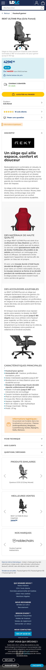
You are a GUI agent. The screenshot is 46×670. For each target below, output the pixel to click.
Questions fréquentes (23, 616)
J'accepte (37, 665)
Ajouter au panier (25, 94)
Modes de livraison (23, 618)
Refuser (9, 660)
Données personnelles (19, 591)
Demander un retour (23, 624)
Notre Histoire (23, 585)
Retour (7, 13)
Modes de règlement (23, 621)
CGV (17, 588)
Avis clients (25, 588)
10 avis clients (20, 112)
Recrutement (23, 607)
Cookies (33, 591)
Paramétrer (11, 665)
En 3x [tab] (7, 68)
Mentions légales (23, 596)
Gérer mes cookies (23, 594)
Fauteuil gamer (19, 13)
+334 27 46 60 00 (23, 634)
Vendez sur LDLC (23, 605)
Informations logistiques (12, 124)
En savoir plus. (22, 655)
